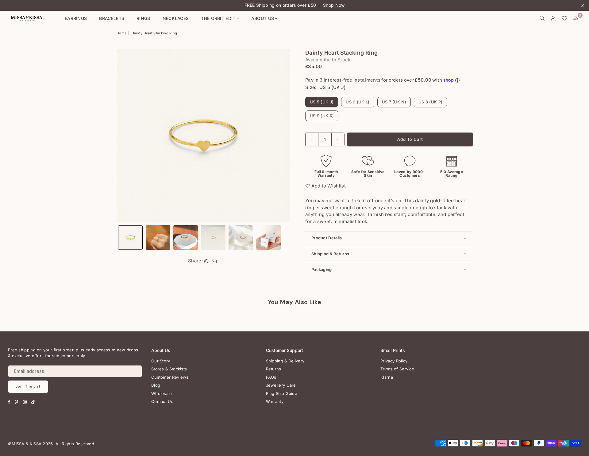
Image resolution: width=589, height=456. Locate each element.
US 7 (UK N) (394, 101)
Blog (155, 385)
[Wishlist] (564, 18)
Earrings (76, 18)
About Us (262, 18)
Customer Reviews (170, 377)
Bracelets (111, 18)
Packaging (321, 269)
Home (121, 33)
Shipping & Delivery (285, 360)
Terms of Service (397, 368)
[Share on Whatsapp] (206, 261)
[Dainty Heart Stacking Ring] (130, 237)
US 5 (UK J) (321, 101)
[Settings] (553, 18)
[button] (575, 18)
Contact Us (162, 401)
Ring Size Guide (282, 393)
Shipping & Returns (330, 253)
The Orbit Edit (218, 18)
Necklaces (176, 18)
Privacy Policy (393, 360)
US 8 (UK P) (430, 101)
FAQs (271, 377)
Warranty (274, 401)
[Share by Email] (214, 261)
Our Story (160, 360)
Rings (143, 18)
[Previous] (125, 135)
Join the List (28, 386)
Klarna (386, 377)
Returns (273, 368)
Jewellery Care (281, 385)
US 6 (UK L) (357, 101)
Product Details (326, 237)
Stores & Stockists (169, 368)
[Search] (542, 18)
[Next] (281, 135)
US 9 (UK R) (322, 115)
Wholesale (161, 393)
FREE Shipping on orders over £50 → (294, 5)
